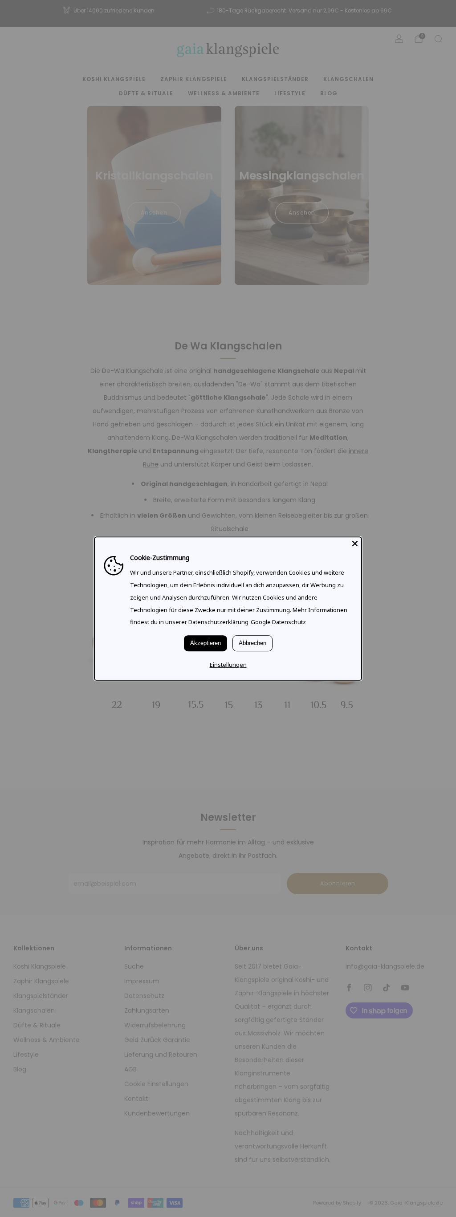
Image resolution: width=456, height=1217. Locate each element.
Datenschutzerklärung (218, 622)
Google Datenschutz (278, 622)
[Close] (354, 543)
